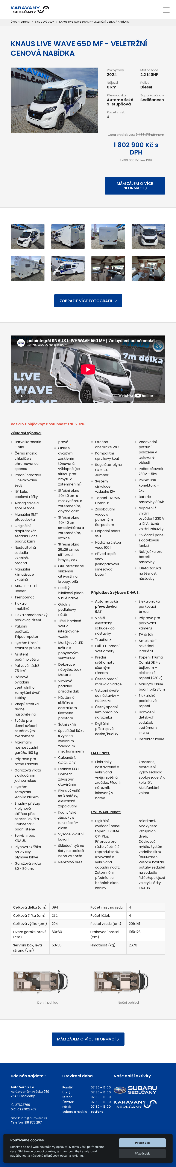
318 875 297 (33, 1122)
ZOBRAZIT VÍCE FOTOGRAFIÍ (86, 300)
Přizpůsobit (142, 1153)
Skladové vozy (44, 21)
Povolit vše (142, 1142)
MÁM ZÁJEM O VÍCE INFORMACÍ (135, 186)
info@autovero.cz (34, 1118)
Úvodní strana (20, 21)
